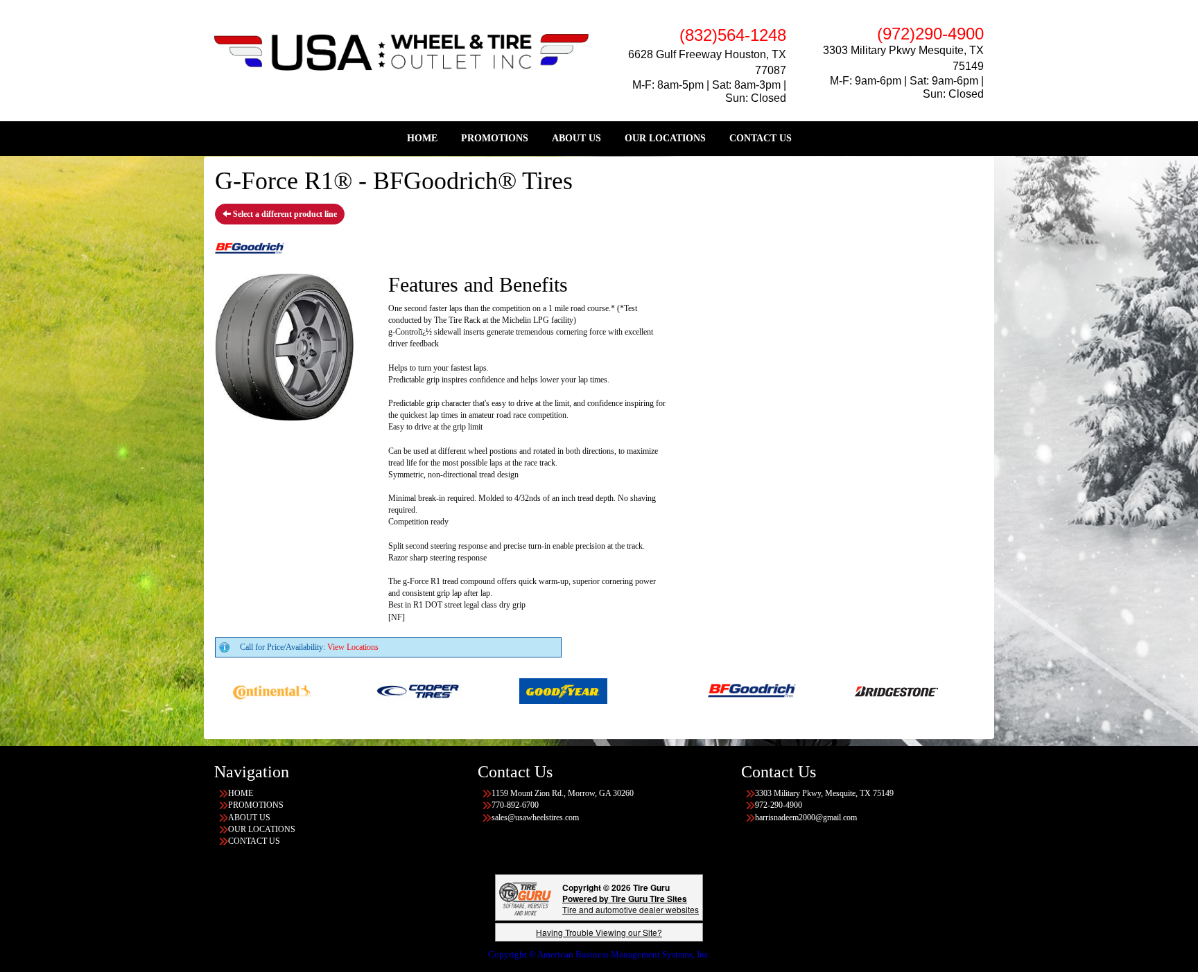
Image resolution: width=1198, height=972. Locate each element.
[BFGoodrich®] (718, 690)
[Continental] (238, 690)
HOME (422, 138)
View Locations (353, 647)
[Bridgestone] (863, 690)
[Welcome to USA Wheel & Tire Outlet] (401, 51)
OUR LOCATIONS (665, 138)
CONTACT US (760, 138)
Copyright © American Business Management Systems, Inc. (599, 954)
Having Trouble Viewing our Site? (599, 932)
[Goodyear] (529, 690)
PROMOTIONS (494, 138)
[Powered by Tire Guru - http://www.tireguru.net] (525, 897)
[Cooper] (384, 690)
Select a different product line (284, 214)
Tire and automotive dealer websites (630, 903)
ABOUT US (576, 138)
